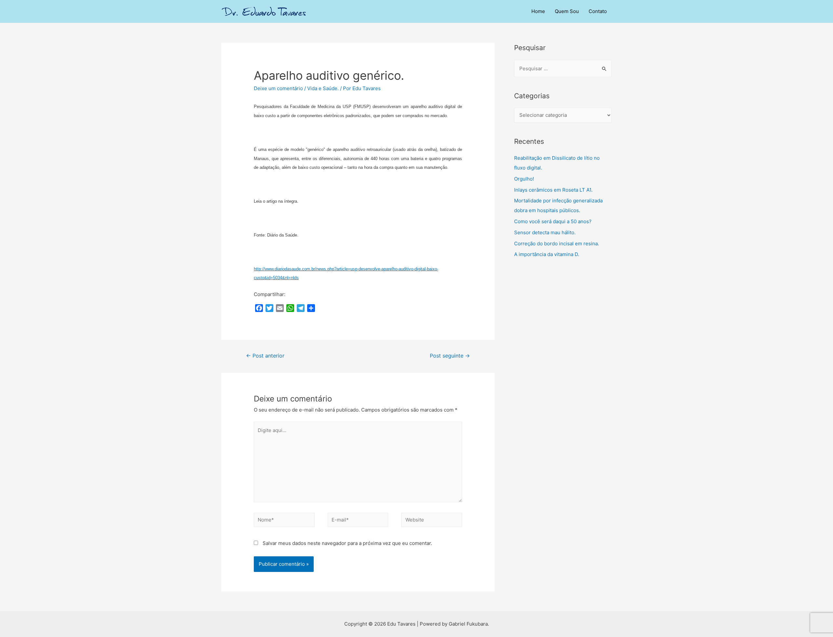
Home (538, 11)
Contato (598, 11)
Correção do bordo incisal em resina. (556, 243)
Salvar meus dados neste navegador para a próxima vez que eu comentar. (347, 543)
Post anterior (265, 356)
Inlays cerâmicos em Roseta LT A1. (553, 190)
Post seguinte (450, 356)
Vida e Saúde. (323, 88)
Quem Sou (567, 11)
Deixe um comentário (278, 88)
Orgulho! (524, 179)
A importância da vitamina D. (546, 254)
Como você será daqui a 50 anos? (553, 221)
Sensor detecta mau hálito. (545, 232)
